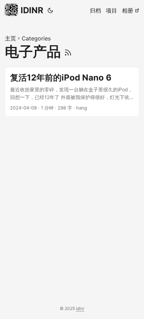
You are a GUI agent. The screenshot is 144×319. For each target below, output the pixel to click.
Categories (36, 38)
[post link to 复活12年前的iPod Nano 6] (72, 91)
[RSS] (68, 51)
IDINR (32, 10)
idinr (80, 308)
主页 (10, 38)
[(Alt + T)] (50, 10)
